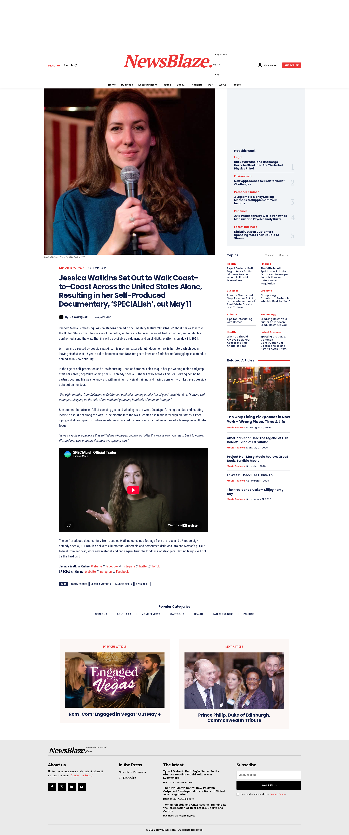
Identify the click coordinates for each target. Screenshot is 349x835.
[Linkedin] (72, 787)
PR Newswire (127, 778)
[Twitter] (62, 787)
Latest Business (245, 227)
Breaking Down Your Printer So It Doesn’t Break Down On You (274, 322)
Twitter (143, 566)
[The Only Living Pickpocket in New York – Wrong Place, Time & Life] (258, 389)
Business (232, 291)
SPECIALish (142, 584)
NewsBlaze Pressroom (133, 772)
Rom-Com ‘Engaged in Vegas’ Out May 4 (115, 714)
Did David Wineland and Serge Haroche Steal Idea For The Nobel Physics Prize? (258, 165)
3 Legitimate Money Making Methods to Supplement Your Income (255, 200)
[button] (71, 65)
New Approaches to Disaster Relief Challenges (259, 182)
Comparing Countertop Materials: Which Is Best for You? (275, 298)
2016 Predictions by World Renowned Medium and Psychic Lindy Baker (260, 217)
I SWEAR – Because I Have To (249, 475)
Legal (238, 157)
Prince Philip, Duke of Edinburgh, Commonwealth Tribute (234, 718)
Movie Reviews (72, 268)
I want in (266, 785)
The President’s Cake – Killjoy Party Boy (255, 492)
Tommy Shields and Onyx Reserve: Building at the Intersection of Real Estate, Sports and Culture (241, 301)
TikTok (155, 566)
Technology (268, 314)
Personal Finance (246, 192)
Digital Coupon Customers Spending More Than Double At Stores (256, 235)
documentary (79, 584)
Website (96, 566)
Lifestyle (266, 291)
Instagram (128, 566)
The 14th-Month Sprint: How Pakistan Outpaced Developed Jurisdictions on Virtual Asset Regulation (275, 275)
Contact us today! (82, 775)
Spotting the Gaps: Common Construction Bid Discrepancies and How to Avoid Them (273, 343)
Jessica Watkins (101, 584)
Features (241, 211)
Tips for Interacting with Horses (239, 320)
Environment (243, 176)
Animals (232, 314)
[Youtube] (82, 787)
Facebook (112, 566)
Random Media (123, 584)
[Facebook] (52, 787)
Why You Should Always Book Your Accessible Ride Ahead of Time (238, 341)
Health (231, 264)
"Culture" (269, 255)
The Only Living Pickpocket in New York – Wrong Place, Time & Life (258, 419)
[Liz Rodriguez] (62, 317)
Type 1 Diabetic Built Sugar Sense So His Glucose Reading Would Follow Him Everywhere (240, 274)
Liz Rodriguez (78, 317)
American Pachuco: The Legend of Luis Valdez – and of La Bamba (257, 440)
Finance (266, 264)
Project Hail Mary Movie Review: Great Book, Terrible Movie (257, 458)
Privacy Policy (277, 794)
